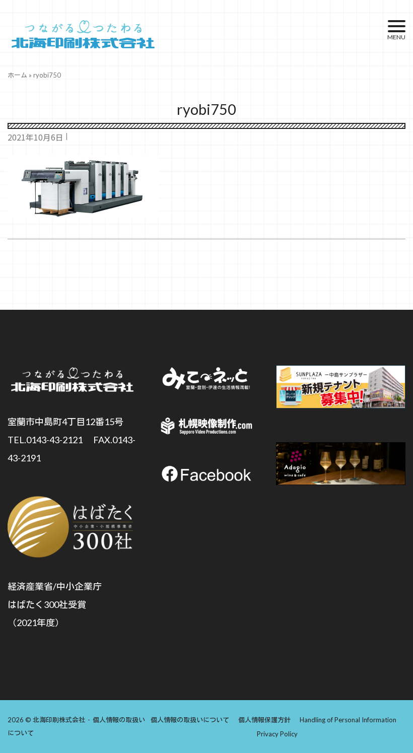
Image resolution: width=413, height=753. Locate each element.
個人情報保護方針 (264, 720)
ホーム (17, 75)
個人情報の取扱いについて (190, 720)
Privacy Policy (277, 734)
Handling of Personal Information (348, 720)
